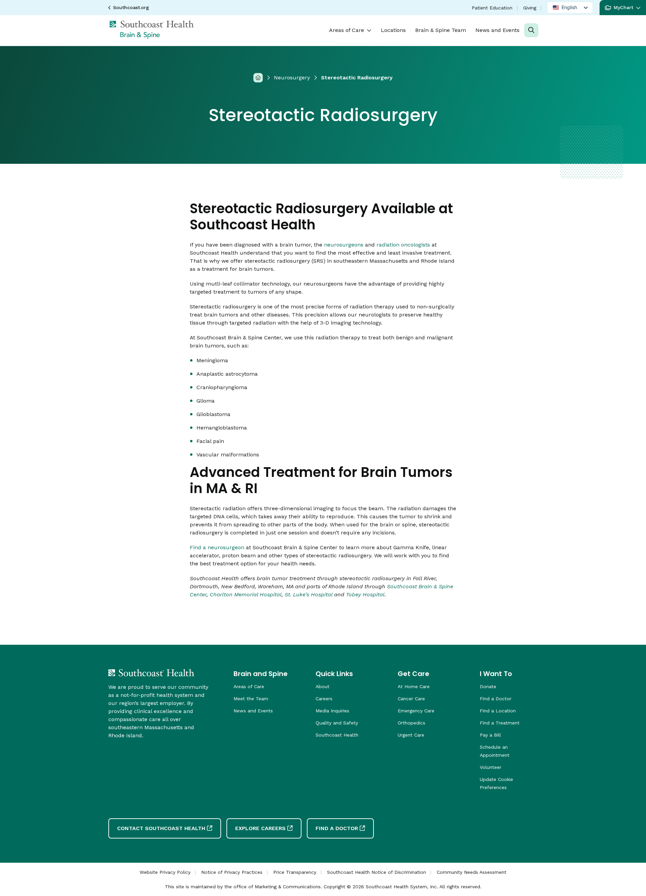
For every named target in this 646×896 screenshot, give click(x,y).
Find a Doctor (495, 698)
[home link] (151, 672)
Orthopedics (411, 722)
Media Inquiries (332, 710)
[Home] (258, 77)
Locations (393, 30)
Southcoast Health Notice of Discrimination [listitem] (376, 872)
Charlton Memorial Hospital (246, 594)
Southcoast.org (131, 7)
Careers (324, 698)
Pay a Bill (490, 735)
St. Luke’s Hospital (308, 594)
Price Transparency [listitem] (294, 872)
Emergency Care (416, 710)
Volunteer (490, 767)
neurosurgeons (343, 244)
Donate (488, 686)
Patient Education (492, 7)
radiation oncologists (403, 244)
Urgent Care (411, 735)
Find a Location (498, 710)
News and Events (497, 30)
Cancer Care (411, 698)
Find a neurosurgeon (217, 547)
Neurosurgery (292, 77)
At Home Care (414, 686)
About (322, 686)
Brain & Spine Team (440, 30)
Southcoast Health (337, 735)
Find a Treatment (499, 722)
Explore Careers (260, 828)
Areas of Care (346, 30)
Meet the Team (251, 698)
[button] (623, 7)
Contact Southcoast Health (161, 828)
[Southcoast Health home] (151, 30)
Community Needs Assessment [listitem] (471, 872)
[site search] (531, 30)
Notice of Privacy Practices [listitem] (231, 872)
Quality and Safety (337, 722)
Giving (529, 7)
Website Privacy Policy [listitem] (165, 872)
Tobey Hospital (365, 594)
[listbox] (570, 7)
